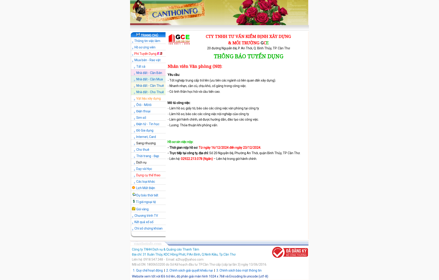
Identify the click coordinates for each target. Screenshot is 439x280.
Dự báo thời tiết (147, 195)
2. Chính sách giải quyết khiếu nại (189, 270)
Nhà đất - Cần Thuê (150, 85)
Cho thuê (142, 149)
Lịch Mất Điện (145, 188)
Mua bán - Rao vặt (147, 60)
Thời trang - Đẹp (147, 156)
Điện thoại (143, 111)
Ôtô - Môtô (144, 105)
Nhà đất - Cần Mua (149, 79)
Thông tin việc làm (147, 41)
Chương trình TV (146, 215)
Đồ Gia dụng (144, 130)
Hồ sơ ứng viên (144, 47)
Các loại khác (145, 181)
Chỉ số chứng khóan (148, 228)
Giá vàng (142, 209)
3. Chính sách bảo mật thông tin (239, 270)
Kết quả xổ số (143, 222)
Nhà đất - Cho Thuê (150, 92)
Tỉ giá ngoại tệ (146, 202)
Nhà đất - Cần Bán (149, 73)
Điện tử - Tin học (147, 124)
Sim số (141, 117)
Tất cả (140, 66)
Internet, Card (146, 137)
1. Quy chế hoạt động (148, 270)
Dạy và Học (144, 169)
